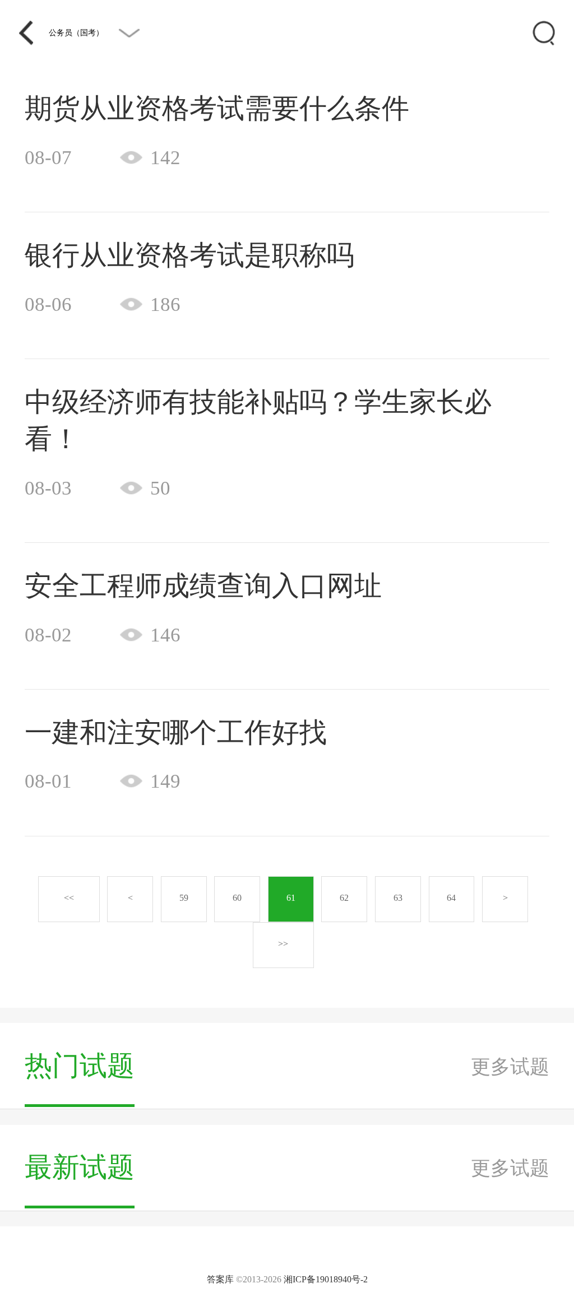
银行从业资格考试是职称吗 (189, 255)
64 (451, 898)
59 (183, 898)
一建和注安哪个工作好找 (176, 732)
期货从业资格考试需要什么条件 (217, 108)
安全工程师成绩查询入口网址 (203, 585)
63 (398, 898)
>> (283, 943)
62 (344, 898)
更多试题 (510, 1066)
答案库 (220, 1279)
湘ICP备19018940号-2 (326, 1279)
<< (69, 898)
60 (237, 898)
